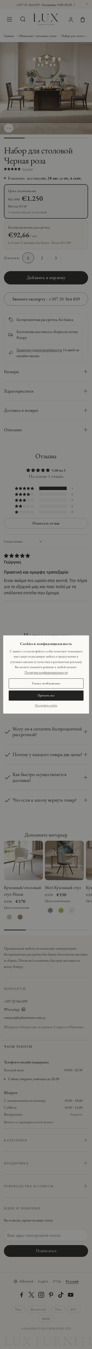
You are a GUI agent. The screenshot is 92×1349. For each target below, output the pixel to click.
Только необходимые (46, 683)
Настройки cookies (46, 705)
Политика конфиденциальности (46, 672)
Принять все (46, 695)
